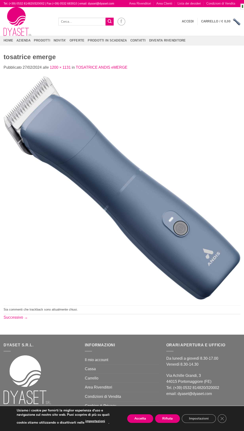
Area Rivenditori (140, 3)
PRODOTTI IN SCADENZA (107, 40)
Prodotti (42, 40)
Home (8, 40)
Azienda (23, 40)
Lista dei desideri (189, 3)
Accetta (140, 418)
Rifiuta (167, 418)
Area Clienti (164, 3)
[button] (188, 21)
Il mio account (96, 360)
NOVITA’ (60, 40)
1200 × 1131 (60, 67)
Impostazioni (199, 418)
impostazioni (95, 421)
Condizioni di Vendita (220, 3)
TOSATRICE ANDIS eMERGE (101, 67)
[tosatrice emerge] (122, 188)
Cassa (90, 369)
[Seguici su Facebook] (121, 22)
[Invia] (110, 22)
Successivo (16, 317)
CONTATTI (138, 40)
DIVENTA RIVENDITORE (167, 40)
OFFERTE (77, 40)
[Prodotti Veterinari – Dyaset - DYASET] (27, 21)
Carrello (91, 378)
